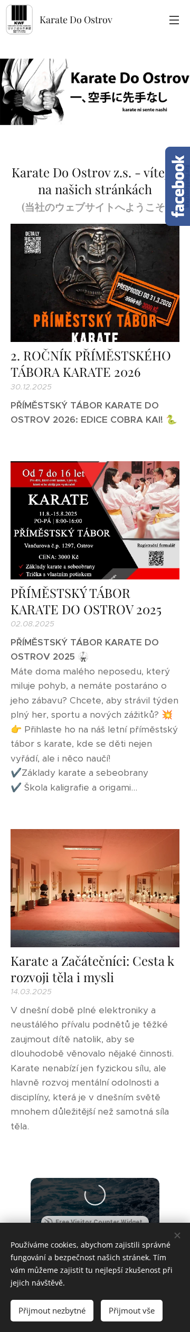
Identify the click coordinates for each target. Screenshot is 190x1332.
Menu (174, 19)
